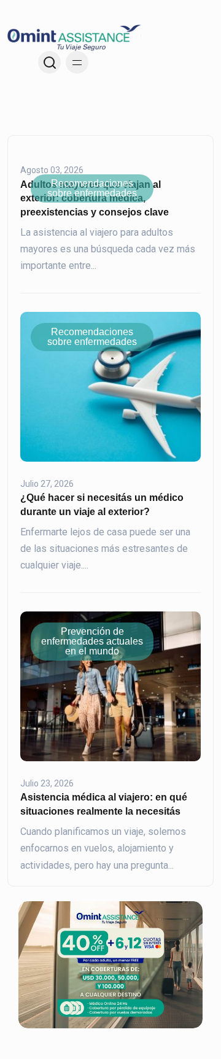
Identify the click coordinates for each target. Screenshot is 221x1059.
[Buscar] (49, 62)
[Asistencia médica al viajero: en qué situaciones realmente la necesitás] (110, 685)
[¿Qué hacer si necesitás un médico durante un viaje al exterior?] (110, 386)
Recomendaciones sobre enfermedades (92, 188)
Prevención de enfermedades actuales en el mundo (92, 641)
